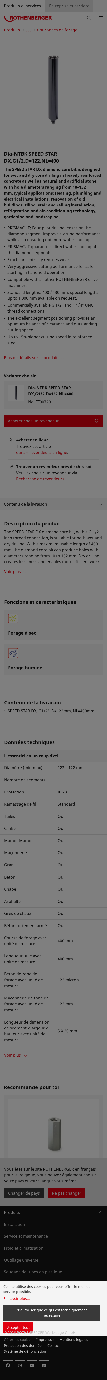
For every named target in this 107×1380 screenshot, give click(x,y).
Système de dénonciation (25, 1351)
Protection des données (23, 1345)
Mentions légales (73, 1339)
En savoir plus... (16, 1298)
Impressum (45, 1339)
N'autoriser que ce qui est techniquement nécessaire (51, 1313)
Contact (53, 1345)
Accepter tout (18, 1327)
